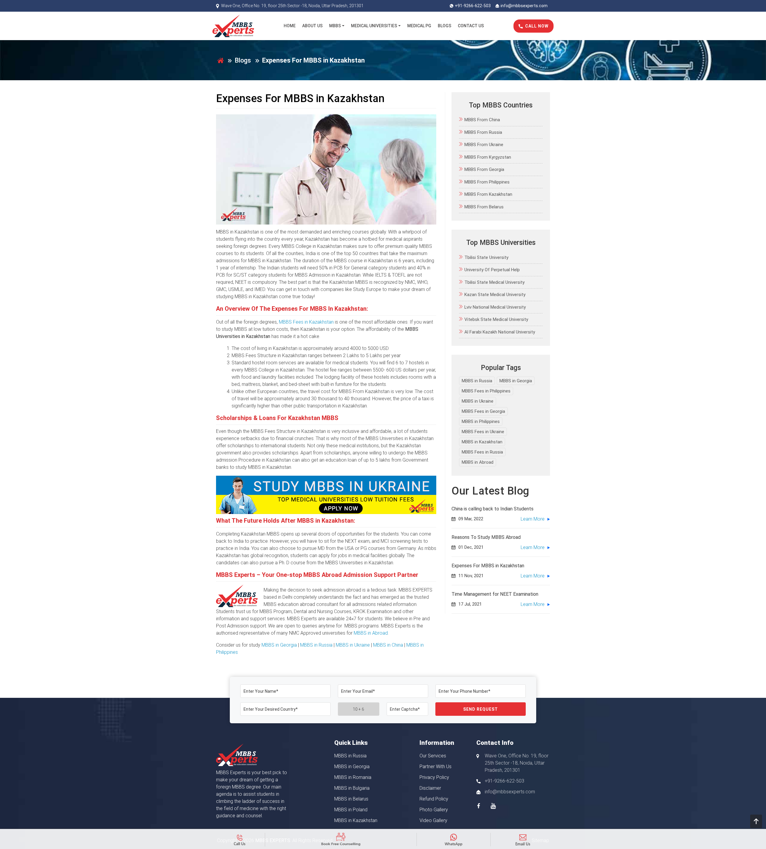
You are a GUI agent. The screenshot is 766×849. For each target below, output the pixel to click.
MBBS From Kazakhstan (488, 194)
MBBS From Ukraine (483, 145)
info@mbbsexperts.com (524, 6)
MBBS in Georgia (279, 645)
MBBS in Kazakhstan (482, 442)
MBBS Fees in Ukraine (483, 431)
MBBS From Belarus (484, 207)
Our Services (433, 756)
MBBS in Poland (350, 809)
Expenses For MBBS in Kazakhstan (488, 566)
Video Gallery (433, 820)
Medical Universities (374, 25)
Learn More (533, 519)
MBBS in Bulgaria (352, 788)
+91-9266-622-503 (473, 6)
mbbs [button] (335, 25)
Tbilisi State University (486, 257)
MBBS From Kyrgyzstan (487, 157)
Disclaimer (430, 788)
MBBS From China (482, 120)
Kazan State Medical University (494, 295)
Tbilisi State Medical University (494, 282)
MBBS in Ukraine (353, 645)
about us (312, 25)
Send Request (480, 709)
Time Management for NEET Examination (495, 594)
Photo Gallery (434, 809)
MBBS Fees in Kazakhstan (306, 322)
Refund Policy (434, 799)
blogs (444, 25)
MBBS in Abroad (371, 633)
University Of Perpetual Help (492, 270)
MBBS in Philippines (481, 421)
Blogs (243, 60)
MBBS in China (388, 645)
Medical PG (419, 25)
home (290, 25)
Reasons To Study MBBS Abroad (486, 537)
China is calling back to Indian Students (493, 509)
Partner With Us (436, 766)
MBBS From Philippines (487, 182)
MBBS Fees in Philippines (486, 391)
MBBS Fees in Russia (482, 452)
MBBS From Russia (483, 132)
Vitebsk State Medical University (496, 319)
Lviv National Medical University (495, 307)
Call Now (536, 26)
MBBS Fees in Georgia (483, 411)
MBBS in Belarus (351, 799)
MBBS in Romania (352, 777)
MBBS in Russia (316, 645)
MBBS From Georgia (484, 169)
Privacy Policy (434, 777)
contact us (471, 25)
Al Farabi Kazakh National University (499, 332)
